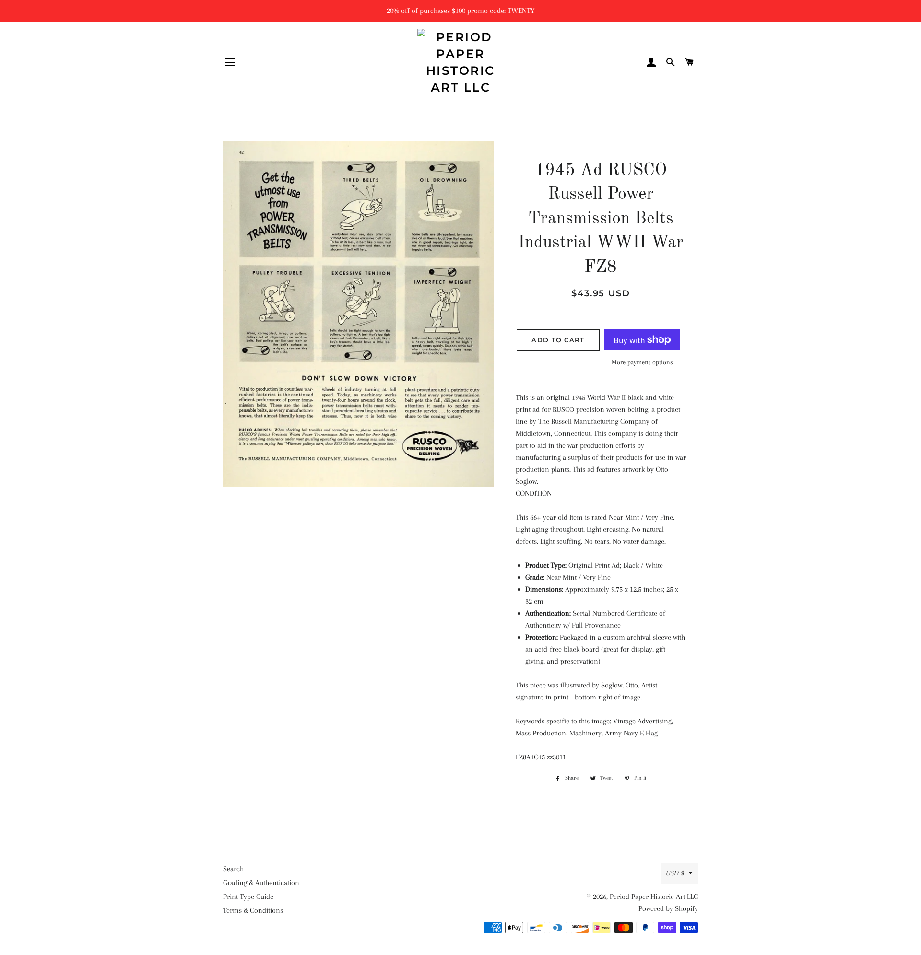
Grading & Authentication (261, 882)
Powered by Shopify (668, 908)
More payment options (642, 362)
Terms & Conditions (253, 910)
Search (233, 868)
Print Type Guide (248, 896)
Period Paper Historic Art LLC (654, 896)
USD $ (675, 873)
